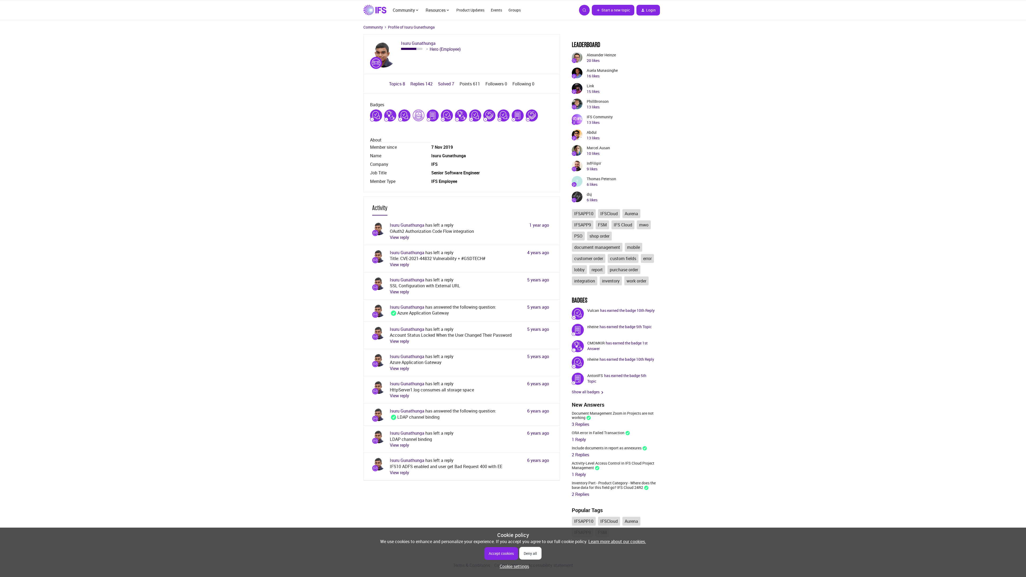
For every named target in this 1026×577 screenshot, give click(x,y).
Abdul (592, 132)
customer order (588, 258)
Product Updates (470, 10)
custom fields (623, 258)
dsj (589, 194)
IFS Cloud (623, 225)
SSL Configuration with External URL (425, 286)
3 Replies (580, 424)
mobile (633, 247)
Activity (379, 208)
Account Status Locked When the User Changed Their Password (451, 335)
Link (590, 85)
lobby (579, 270)
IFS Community (600, 116)
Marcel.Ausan (598, 147)
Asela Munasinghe (602, 70)
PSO (578, 236)
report (597, 270)
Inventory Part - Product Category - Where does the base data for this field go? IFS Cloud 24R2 (614, 485)
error (647, 258)
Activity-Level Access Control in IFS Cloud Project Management (613, 465)
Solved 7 (446, 84)
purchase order (624, 270)
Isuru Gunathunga (418, 43)
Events (496, 10)
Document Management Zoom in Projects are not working (613, 415)
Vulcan (593, 310)
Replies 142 (422, 84)
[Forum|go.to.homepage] (374, 10)
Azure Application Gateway (419, 313)
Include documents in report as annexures (607, 447)
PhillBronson (598, 101)
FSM (602, 225)
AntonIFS (595, 375)
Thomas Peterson (601, 178)
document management (597, 247)
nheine (592, 326)
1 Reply (579, 439)
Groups (514, 10)
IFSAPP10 (583, 214)
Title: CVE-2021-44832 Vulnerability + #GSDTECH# (437, 258)
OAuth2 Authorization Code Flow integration (432, 231)
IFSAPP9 (582, 225)
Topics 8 (397, 84)
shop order (599, 236)
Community (373, 27)
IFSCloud (609, 214)
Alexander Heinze (601, 54)
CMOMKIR (596, 343)
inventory (611, 281)
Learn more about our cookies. (617, 541)
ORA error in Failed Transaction (598, 432)
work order (636, 281)
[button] (613, 10)
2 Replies (580, 455)
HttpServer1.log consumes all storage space (432, 390)
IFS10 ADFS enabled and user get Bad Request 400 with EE (446, 466)
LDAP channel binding (415, 417)
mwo (643, 225)
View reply (399, 237)
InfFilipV (594, 163)
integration (584, 281)
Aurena (631, 214)
